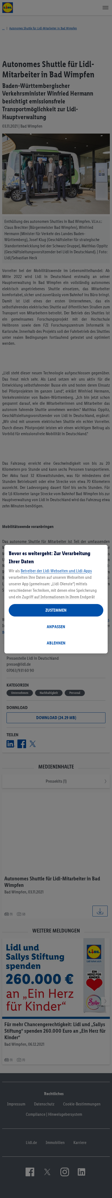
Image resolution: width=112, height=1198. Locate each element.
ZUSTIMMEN (56, 610)
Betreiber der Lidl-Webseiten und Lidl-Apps (56, 570)
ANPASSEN (56, 626)
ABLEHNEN (56, 643)
